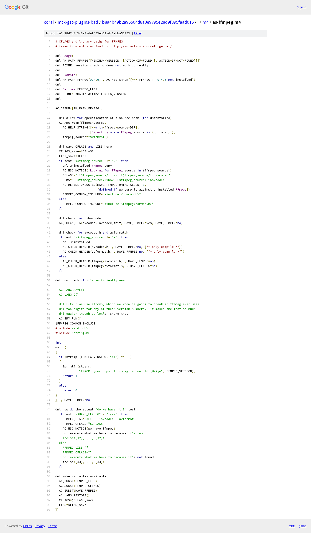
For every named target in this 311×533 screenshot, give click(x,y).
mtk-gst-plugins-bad (78, 22)
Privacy (40, 526)
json (302, 526)
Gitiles (27, 526)
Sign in (301, 7)
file (137, 33)
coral (49, 22)
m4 (205, 22)
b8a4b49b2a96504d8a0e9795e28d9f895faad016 (148, 22)
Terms (52, 526)
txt (292, 526)
